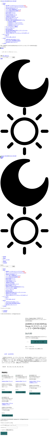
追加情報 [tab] (11, 354)
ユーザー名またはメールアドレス (8, 425)
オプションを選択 (7, 392)
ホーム (26, 318)
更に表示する (6, 55)
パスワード (3, 427)
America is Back (32, 318)
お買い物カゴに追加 (39, 342)
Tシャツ (11, 381)
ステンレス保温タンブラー (38, 348)
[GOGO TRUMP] (8, 1)
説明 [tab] (5, 354)
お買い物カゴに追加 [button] (34, 393)
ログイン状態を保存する (7, 429)
